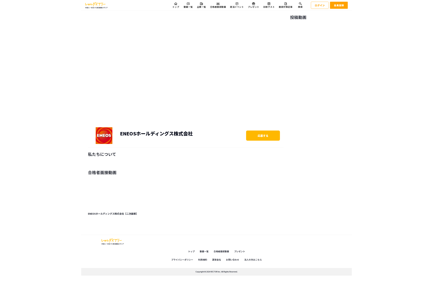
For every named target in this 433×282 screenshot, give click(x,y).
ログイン (320, 5)
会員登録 (339, 5)
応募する (263, 136)
